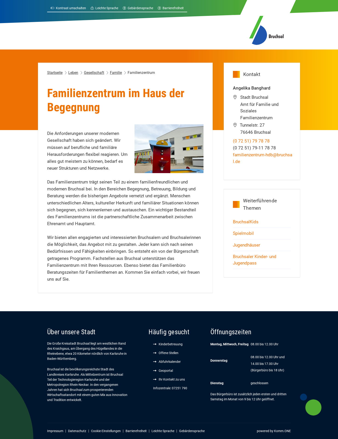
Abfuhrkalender (170, 361)
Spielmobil (243, 233)
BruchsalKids (245, 221)
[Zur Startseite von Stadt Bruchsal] (266, 29)
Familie (116, 72)
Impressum (55, 431)
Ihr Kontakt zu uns (172, 379)
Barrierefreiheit (173, 8)
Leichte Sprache (106, 8)
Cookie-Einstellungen (106, 431)
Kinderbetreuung (171, 344)
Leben (73, 72)
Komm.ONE (282, 431)
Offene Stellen (168, 353)
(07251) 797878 (251, 141)
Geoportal (166, 370)
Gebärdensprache (140, 8)
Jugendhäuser (246, 245)
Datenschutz (77, 431)
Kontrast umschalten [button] (71, 8)
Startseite (55, 72)
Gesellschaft (94, 72)
